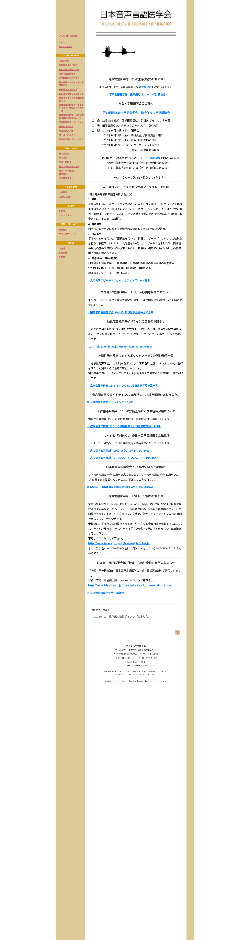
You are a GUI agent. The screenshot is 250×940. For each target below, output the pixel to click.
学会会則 (63, 158)
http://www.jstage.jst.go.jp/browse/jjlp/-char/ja (119, 543)
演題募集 (155, 158)
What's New (65, 46)
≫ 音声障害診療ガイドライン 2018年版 (110, 402)
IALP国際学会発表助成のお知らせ (71, 99)
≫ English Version (68, 35)
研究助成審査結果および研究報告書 (71, 84)
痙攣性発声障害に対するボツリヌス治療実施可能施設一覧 (71, 108)
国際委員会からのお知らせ (71, 93)
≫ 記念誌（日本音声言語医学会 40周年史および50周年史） (122, 487)
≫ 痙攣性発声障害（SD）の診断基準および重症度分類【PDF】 (124, 426)
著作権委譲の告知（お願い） (71, 139)
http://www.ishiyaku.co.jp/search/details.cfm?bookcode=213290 (130, 585)
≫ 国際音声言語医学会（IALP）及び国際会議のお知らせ (120, 312)
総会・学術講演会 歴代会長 (67, 172)
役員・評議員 (65, 162)
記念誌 (62, 257)
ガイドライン (65, 215)
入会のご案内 (65, 196)
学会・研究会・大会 (68, 234)
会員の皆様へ (65, 61)
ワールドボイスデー (68, 135)
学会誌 (62, 248)
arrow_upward (177, 632)
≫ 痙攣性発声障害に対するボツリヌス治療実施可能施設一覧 (122, 385)
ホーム (62, 42)
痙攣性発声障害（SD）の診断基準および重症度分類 (71, 116)
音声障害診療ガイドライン (71, 122)
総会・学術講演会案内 (69, 166)
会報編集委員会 (66, 178)
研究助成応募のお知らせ (70, 78)
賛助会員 (63, 229)
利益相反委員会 (66, 130)
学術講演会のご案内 (68, 65)
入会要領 (63, 192)
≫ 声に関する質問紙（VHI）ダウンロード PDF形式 (118, 450)
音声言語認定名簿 (67, 73)
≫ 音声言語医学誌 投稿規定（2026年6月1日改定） (136, 94)
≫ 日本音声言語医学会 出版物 (105, 593)
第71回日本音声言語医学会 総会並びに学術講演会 (136, 112)
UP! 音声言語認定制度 (69, 69)
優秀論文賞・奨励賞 (68, 89)
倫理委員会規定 (66, 126)
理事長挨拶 (64, 153)
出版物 (62, 211)
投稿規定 (63, 252)
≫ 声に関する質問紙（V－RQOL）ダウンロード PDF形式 (122, 457)
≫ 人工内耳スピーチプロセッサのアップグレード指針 (118, 280)
